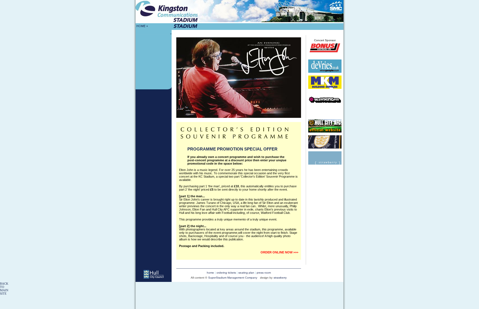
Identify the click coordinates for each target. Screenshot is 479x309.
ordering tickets (226, 272)
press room (264, 272)
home (210, 272)
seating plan (246, 272)
